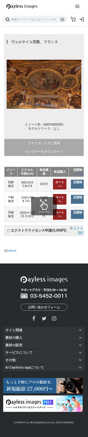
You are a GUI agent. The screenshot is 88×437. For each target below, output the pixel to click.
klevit (12, 251)
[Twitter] (44, 318)
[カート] (73, 19)
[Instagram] (54, 318)
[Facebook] (34, 318)
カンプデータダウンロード (44, 151)
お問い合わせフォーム (44, 307)
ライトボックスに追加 (44, 143)
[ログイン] (81, 19)
